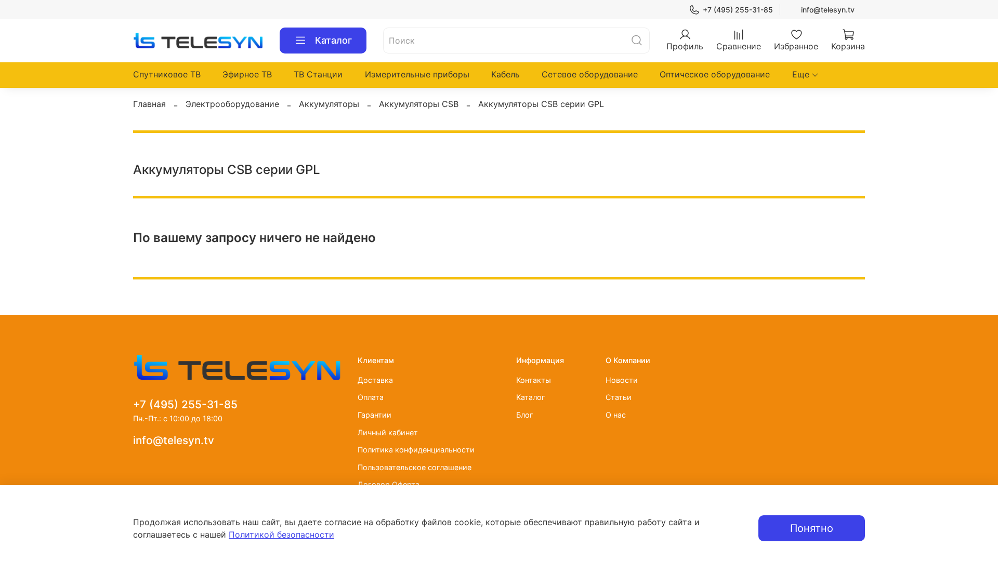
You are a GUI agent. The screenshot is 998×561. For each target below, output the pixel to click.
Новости (622, 380)
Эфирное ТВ (247, 74)
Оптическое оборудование (715, 74)
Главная (149, 104)
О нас (616, 414)
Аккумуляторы (329, 104)
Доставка (375, 380)
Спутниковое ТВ (167, 74)
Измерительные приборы (417, 74)
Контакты (533, 380)
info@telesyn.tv (828, 9)
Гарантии (374, 414)
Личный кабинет (388, 432)
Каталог (333, 40)
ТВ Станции (318, 74)
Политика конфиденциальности (416, 449)
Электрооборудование (232, 104)
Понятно (811, 528)
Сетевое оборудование (590, 74)
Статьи (619, 397)
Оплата (371, 397)
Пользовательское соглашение (414, 467)
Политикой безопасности (281, 534)
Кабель (505, 74)
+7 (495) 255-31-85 (738, 9)
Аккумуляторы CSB (418, 104)
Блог (524, 414)
